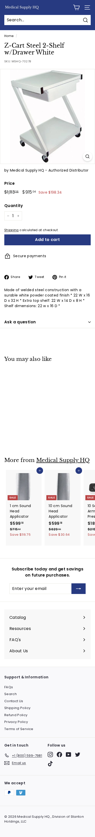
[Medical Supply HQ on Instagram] (50, 754)
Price (9, 183)
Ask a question (20, 322)
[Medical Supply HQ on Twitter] (77, 754)
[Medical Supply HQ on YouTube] (68, 754)
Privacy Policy (16, 721)
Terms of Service (18, 729)
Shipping (11, 230)
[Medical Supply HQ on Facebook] (59, 754)
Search (10, 694)
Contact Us (13, 701)
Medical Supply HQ (63, 460)
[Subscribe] (78, 588)
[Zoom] (87, 156)
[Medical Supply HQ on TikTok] (50, 763)
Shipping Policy (17, 707)
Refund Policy (16, 715)
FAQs (8, 687)
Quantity (13, 205)
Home (8, 36)
